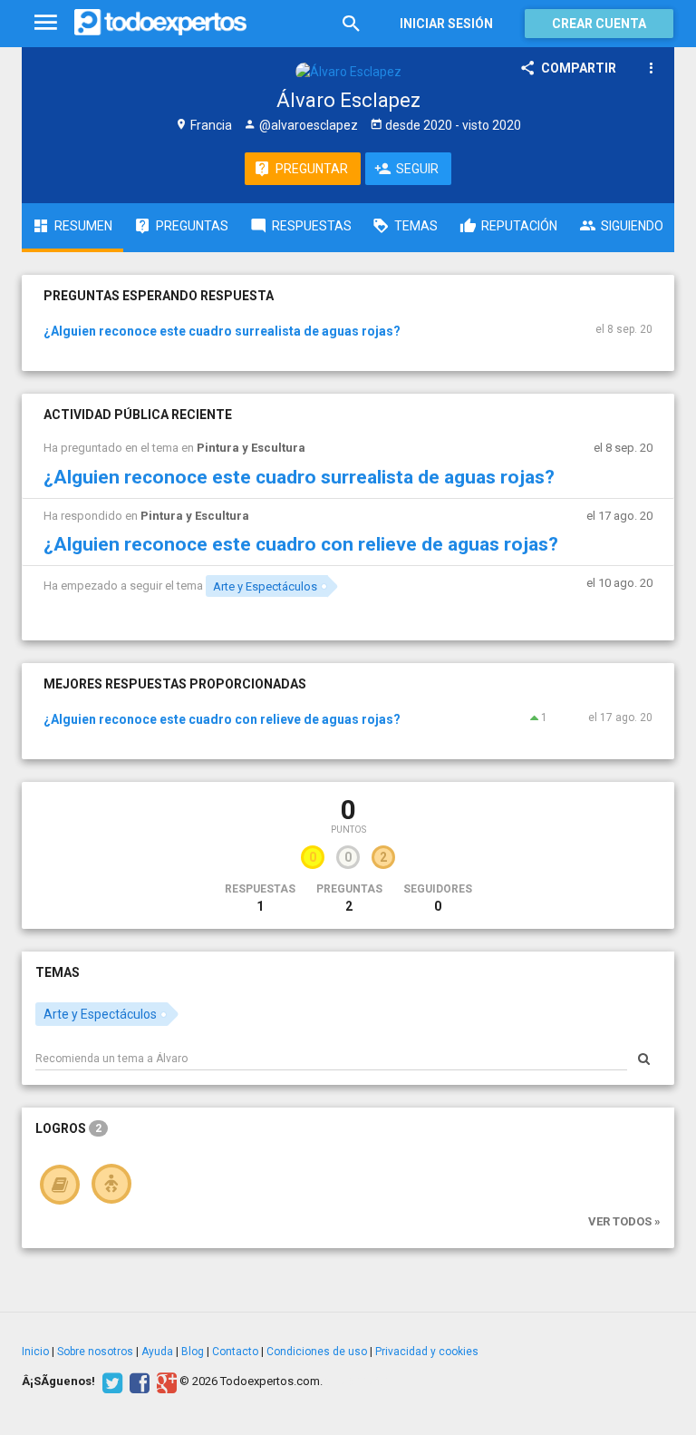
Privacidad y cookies (426, 1351)
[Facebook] (137, 1381)
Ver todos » (624, 1221)
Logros (68, 1128)
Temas (57, 972)
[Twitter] (110, 1381)
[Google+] (164, 1381)
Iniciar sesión (446, 23)
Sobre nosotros (95, 1351)
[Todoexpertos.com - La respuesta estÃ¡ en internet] (160, 22)
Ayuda (157, 1351)
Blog (192, 1351)
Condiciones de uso (316, 1351)
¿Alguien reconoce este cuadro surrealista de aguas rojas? (222, 331)
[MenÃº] (46, 23)
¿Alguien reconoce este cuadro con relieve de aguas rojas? (301, 544)
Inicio (35, 1351)
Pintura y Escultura (251, 447)
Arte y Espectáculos (265, 586)
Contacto (235, 1351)
